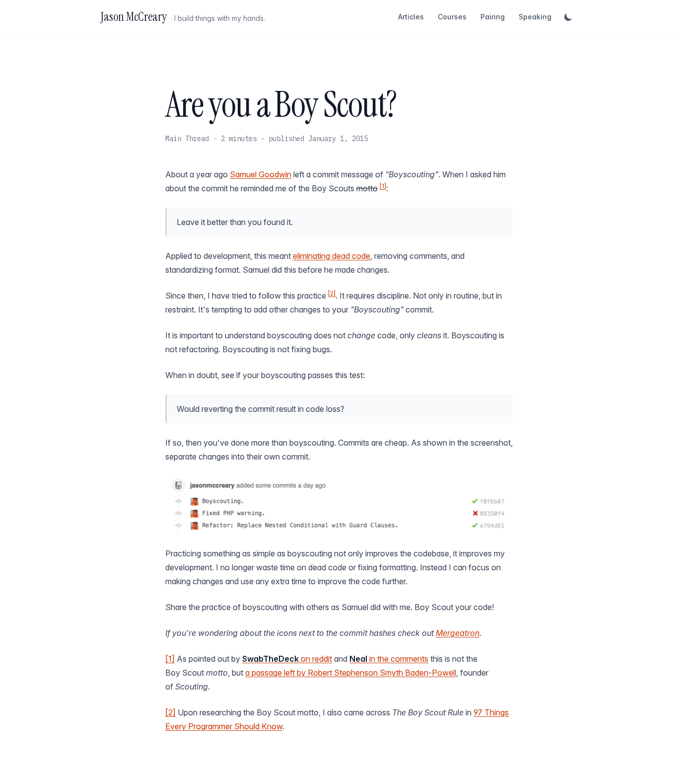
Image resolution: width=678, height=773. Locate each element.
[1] (383, 186)
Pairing (492, 16)
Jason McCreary (134, 16)
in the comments (388, 659)
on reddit (287, 659)
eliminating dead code (331, 256)
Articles (411, 16)
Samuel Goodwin (260, 174)
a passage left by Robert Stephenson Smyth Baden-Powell (350, 673)
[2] (332, 293)
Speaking (535, 16)
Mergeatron (457, 633)
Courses (452, 16)
